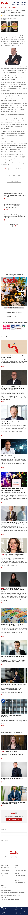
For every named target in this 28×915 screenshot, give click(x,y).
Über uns (17, 880)
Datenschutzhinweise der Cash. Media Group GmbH (21, 869)
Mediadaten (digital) (20, 875)
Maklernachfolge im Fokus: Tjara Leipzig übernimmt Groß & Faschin (13, 802)
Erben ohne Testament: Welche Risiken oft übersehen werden (12, 555)
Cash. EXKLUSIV (4, 888)
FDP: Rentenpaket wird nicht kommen (12, 656)
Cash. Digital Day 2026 (6, 890)
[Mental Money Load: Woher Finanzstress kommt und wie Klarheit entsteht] (14, 579)
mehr (7, 198)
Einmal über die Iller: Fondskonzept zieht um (13, 685)
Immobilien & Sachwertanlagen (5, 869)
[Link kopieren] (9, 175)
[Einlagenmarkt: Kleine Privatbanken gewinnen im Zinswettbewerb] (14, 615)
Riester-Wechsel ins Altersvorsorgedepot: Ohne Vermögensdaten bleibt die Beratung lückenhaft (12, 754)
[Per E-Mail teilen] (19, 175)
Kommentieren (14, 181)
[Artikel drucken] (14, 175)
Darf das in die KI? (6, 455)
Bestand (18, 82)
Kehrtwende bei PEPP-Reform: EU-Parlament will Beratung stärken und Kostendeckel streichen (12, 388)
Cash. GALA (3, 894)
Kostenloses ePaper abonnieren (14, 312)
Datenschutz (20, 131)
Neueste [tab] (3, 188)
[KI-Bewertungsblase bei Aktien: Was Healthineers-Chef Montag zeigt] (14, 479)
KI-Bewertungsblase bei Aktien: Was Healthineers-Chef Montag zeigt (12, 489)
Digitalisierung (4, 872)
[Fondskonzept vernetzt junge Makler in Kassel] (14, 769)
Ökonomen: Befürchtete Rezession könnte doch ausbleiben (14, 356)
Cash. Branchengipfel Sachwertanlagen (10, 895)
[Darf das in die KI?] (14, 446)
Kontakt (17, 873)
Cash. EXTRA (3, 887)
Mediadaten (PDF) (19, 877)
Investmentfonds (5, 867)
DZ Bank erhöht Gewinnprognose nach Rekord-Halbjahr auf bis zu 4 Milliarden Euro (14, 216)
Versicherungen (4, 863)
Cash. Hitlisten (4, 897)
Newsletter (17, 878)
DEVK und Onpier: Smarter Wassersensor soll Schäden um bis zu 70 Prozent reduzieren (15, 205)
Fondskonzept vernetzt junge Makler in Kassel (13, 779)
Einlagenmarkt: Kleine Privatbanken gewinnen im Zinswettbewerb (12, 625)
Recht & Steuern (4, 873)
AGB (16, 867)
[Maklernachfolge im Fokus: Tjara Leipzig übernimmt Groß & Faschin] (14, 793)
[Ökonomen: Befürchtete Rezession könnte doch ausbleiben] (14, 347)
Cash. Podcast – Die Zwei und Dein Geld (10, 899)
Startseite (19, 169)
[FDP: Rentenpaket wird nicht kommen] (14, 647)
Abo (16, 863)
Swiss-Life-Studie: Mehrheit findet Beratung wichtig (11, 422)
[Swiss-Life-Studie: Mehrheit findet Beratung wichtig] (14, 412)
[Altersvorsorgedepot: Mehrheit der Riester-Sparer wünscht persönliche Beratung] (14, 513)
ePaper (16, 865)
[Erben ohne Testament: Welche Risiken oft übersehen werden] (14, 545)
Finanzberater (4, 865)
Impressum (17, 872)
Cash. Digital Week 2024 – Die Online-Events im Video (13, 892)
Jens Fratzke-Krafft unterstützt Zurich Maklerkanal (12, 715)
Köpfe (2, 875)
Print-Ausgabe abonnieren (14, 317)
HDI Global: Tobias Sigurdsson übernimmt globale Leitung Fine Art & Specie (15, 195)
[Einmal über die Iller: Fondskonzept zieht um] (14, 675)
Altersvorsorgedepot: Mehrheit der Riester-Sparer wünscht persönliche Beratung (14, 523)
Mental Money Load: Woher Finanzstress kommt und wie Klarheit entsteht (12, 589)
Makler (23, 103)
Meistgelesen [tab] (9, 188)
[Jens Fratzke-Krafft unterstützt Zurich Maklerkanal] (14, 706)
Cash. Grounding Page (20, 882)
